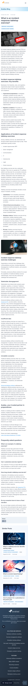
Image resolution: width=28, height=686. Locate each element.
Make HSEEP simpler (14, 661)
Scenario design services (14, 648)
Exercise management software (14, 637)
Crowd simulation (14, 667)
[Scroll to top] (25, 683)
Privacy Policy (16, 682)
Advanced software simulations (14, 658)
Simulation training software (14, 640)
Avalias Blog (5, 9)
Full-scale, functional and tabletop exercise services (14, 644)
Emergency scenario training (14, 651)
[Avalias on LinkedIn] (3, 626)
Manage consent (8, 682)
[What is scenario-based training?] (14, 566)
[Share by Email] (5, 521)
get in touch (14, 622)
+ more (20, 552)
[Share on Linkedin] (3, 521)
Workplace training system (14, 674)
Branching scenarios (14, 664)
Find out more (14, 618)
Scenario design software (14, 671)
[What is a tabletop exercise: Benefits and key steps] (14, 539)
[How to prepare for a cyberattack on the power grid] (14, 590)
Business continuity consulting (14, 634)
